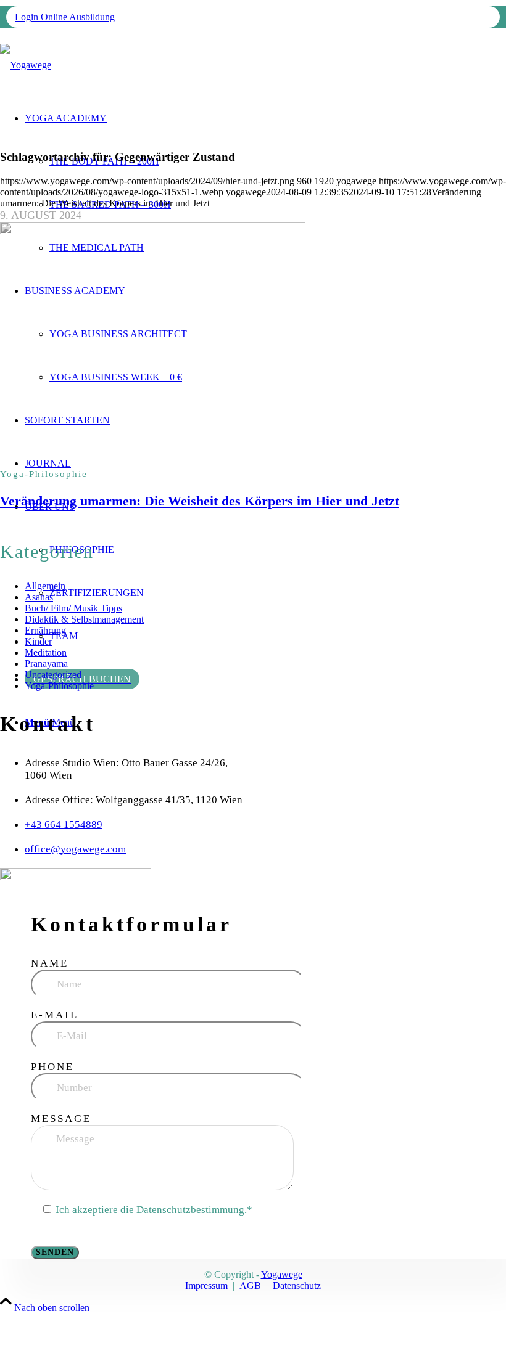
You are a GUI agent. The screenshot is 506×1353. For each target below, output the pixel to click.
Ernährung (45, 630)
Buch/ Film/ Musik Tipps (73, 608)
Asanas (39, 597)
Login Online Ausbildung (65, 17)
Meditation (46, 652)
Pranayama (46, 663)
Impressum (206, 1285)
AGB (250, 1285)
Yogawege (281, 1274)
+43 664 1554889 (63, 824)
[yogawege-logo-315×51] (25, 65)
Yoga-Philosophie (44, 474)
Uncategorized (53, 674)
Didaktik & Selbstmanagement (84, 619)
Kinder (38, 641)
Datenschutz (297, 1285)
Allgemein (45, 586)
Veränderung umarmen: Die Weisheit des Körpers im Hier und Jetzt (199, 501)
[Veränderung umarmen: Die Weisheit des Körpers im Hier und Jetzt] (253, 345)
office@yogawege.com (75, 849)
